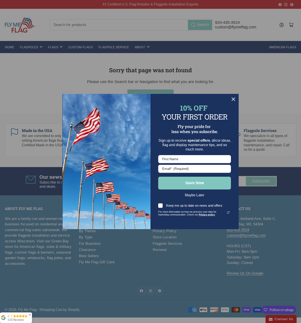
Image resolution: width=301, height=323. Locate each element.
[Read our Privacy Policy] (228, 212)
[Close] (233, 99)
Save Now (194, 183)
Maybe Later (194, 195)
